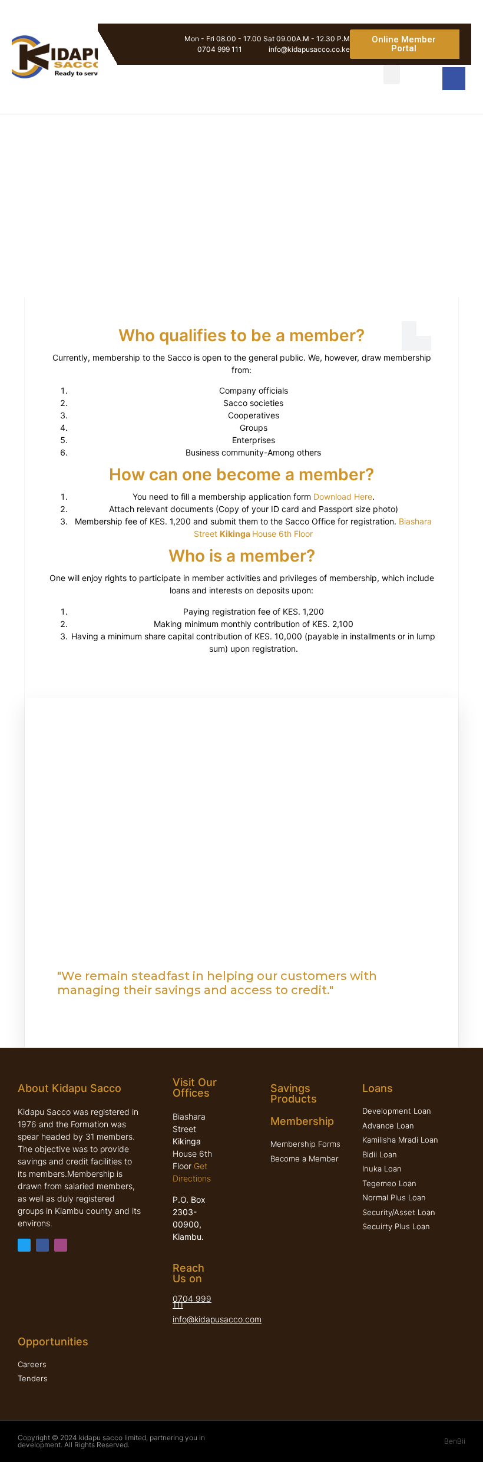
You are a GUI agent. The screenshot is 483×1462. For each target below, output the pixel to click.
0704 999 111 (192, 1301)
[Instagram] (60, 1245)
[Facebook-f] (42, 1245)
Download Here (342, 496)
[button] (404, 44)
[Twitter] (24, 1245)
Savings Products (293, 1093)
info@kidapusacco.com (217, 1319)
